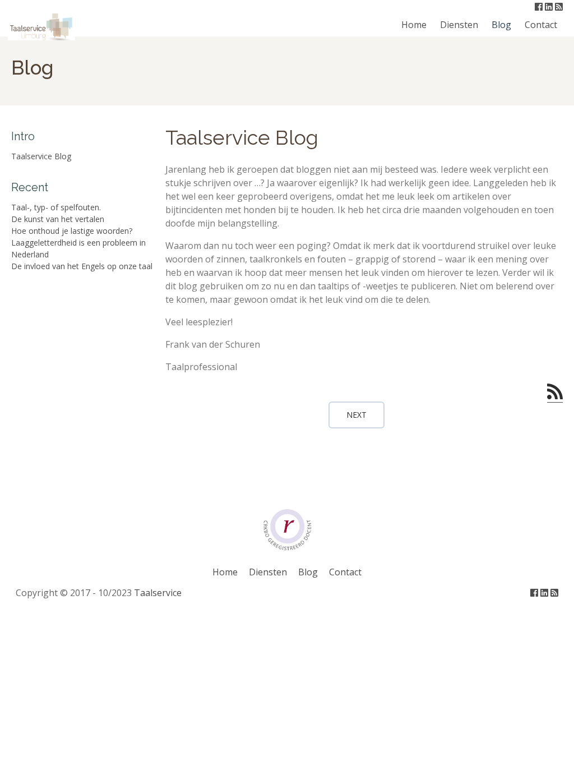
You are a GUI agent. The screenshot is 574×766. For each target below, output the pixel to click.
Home (414, 25)
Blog (501, 25)
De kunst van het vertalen (57, 219)
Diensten (459, 25)
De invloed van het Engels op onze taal (81, 266)
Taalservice (158, 593)
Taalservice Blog (41, 156)
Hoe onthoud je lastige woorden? (71, 230)
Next (356, 414)
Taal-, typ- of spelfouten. (56, 207)
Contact (541, 25)
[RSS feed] (555, 392)
